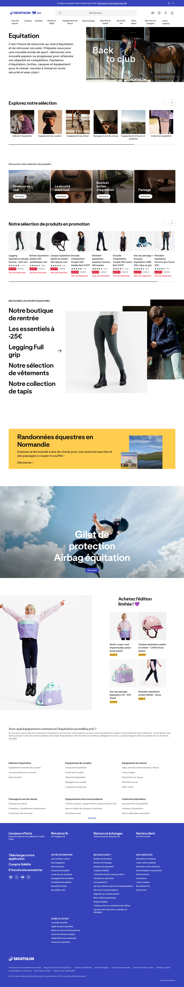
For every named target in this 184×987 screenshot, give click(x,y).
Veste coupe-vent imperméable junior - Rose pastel (121, 647)
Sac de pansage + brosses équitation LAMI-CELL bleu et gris (143, 260)
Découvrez (20, 196)
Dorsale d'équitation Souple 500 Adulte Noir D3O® (80, 260)
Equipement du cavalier (50, 136)
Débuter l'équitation (22, 136)
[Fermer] (173, 3)
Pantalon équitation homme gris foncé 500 (165, 260)
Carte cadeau (165, 22)
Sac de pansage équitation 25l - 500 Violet (120, 694)
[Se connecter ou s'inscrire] (165, 13)
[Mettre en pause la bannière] (169, 3)
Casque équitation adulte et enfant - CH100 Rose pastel (152, 647)
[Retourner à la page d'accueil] (25, 13)
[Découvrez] (29, 186)
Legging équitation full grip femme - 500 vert (19, 258)
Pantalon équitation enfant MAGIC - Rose (149, 693)
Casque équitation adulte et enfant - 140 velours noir (60, 258)
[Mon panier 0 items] (172, 13)
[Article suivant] (172, 102)
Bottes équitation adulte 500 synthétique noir (39, 258)
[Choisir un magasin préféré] (153, 13)
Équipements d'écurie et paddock (133, 137)
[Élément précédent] (164, 102)
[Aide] (159, 13)
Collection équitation (161, 136)
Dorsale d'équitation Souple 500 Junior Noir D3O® (122, 260)
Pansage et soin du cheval (105, 136)
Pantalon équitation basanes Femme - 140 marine (101, 260)
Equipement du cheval (78, 136)
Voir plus (92, 818)
